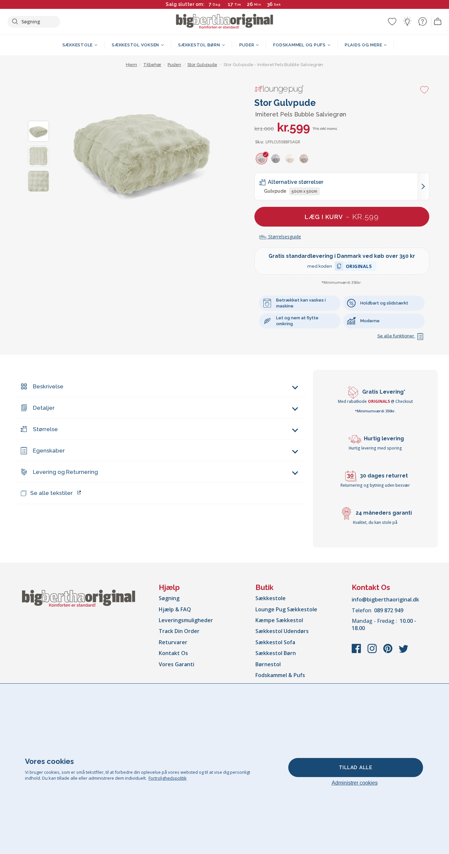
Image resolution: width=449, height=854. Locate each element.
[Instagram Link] (372, 651)
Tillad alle (355, 767)
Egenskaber (49, 450)
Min (257, 4)
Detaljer (44, 407)
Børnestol (268, 664)
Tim (237, 4)
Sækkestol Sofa (275, 642)
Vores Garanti (176, 664)
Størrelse (45, 429)
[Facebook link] (357, 651)
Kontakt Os (173, 653)
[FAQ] (422, 21)
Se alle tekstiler (51, 493)
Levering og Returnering (65, 472)
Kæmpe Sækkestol (279, 620)
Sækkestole (270, 598)
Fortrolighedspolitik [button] (168, 778)
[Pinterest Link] (388, 651)
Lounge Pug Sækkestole (286, 609)
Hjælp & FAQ (175, 609)
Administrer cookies (355, 783)
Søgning (169, 598)
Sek (277, 4)
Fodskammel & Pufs (280, 675)
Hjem (131, 64)
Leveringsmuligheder (186, 620)
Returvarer (173, 642)
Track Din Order (179, 631)
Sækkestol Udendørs (282, 631)
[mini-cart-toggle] (438, 21)
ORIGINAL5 (359, 267)
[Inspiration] (407, 21)
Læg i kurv (342, 216)
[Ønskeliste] (392, 21)
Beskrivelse (48, 386)
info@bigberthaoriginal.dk (385, 599)
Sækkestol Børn (275, 653)
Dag (217, 4)
